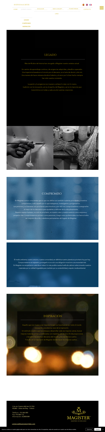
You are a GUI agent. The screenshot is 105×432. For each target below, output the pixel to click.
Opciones (89, 429)
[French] (90, 5)
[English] (86, 5)
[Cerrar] (103, 429)
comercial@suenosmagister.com (23, 424)
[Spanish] (83, 5)
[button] (102, 7)
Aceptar (98, 429)
